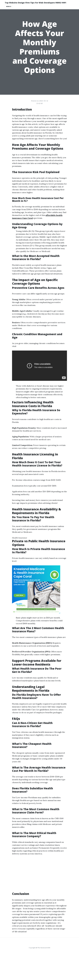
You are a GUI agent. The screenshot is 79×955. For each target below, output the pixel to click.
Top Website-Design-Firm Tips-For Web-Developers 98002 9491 (35, 2)
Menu (8, 6)
